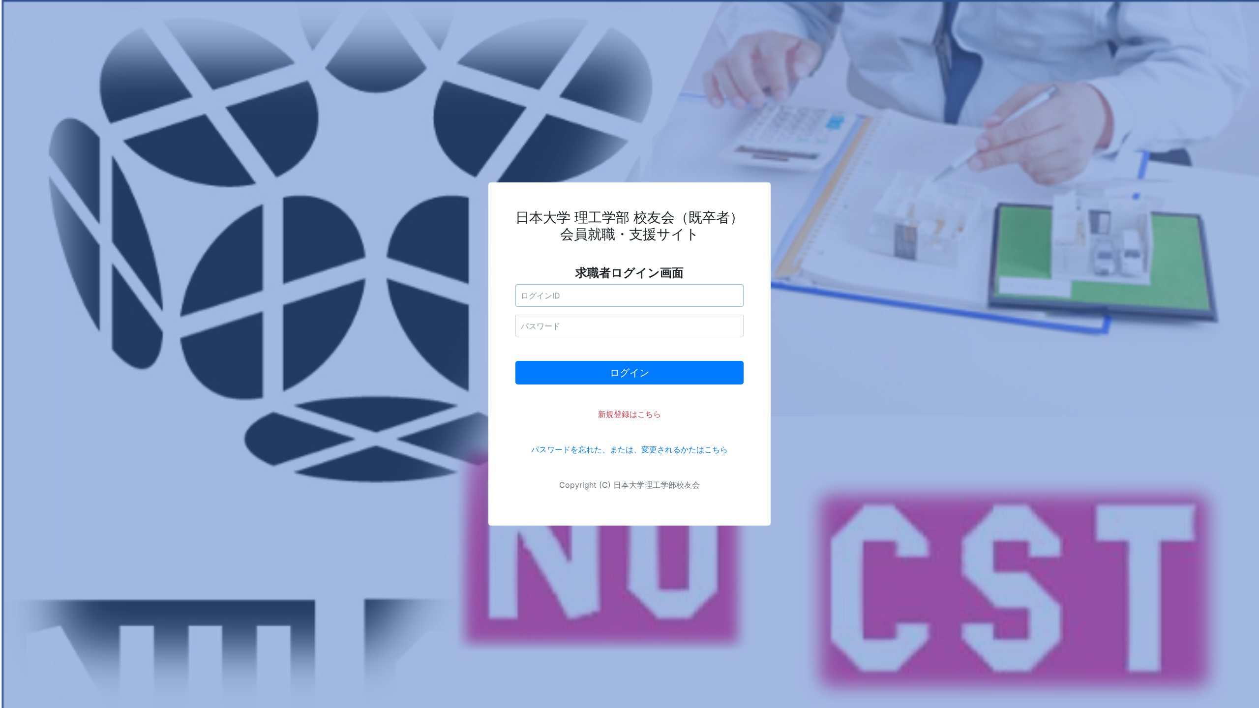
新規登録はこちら (629, 414)
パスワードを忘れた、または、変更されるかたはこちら (629, 449)
